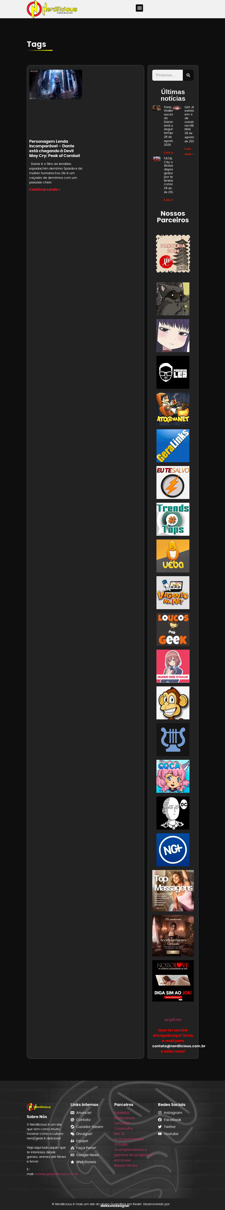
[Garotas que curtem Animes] (172, 777)
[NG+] (172, 850)
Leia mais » (172, 152)
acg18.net (173, 1019)
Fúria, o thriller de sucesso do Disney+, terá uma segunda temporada (172, 120)
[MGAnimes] (172, 336)
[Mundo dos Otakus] (172, 667)
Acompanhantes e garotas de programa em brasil (133, 1155)
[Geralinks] (172, 446)
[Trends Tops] (172, 520)
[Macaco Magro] (172, 703)
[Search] (188, 75)
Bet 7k (119, 1133)
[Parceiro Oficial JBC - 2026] (173, 253)
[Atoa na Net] (172, 410)
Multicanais (124, 1117)
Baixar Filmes (125, 1165)
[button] (139, 8)
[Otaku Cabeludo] (172, 814)
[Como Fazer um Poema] (172, 740)
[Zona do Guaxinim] (172, 299)
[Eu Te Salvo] (172, 483)
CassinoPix (123, 1128)
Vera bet (121, 1123)
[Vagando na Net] (172, 593)
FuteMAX (121, 1112)
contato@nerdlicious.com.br (56, 1174)
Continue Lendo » (44, 189)
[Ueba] (172, 556)
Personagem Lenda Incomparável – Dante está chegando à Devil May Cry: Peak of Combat (54, 148)
